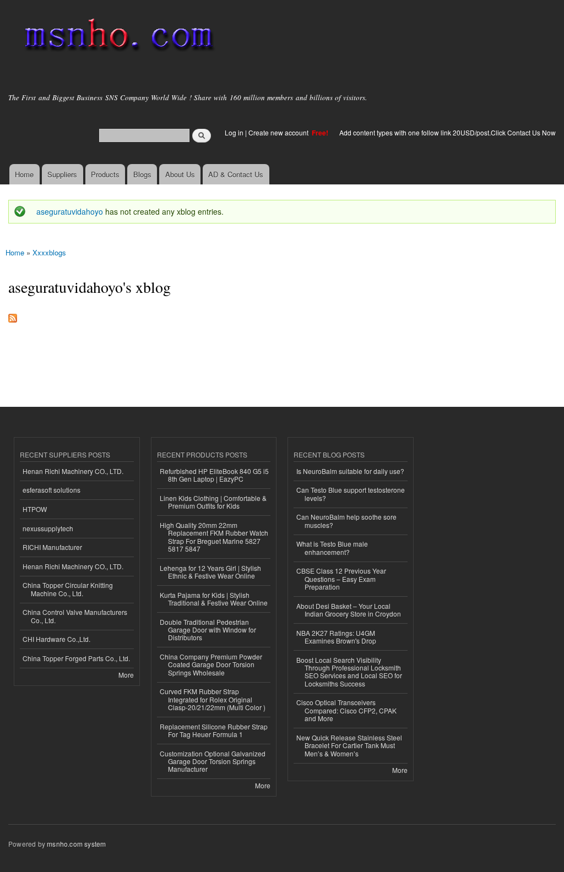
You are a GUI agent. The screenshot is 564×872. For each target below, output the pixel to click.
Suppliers (62, 174)
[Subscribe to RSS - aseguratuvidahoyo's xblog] (12, 315)
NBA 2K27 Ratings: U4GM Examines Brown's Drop (336, 636)
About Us (180, 174)
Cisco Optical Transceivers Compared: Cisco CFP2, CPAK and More (346, 710)
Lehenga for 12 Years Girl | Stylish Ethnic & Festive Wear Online (210, 571)
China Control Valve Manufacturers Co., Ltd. (75, 615)
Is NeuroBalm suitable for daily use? (350, 471)
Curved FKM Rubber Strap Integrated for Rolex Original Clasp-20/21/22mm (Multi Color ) (212, 699)
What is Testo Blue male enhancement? (332, 547)
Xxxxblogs (49, 252)
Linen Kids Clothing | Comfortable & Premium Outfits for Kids (213, 501)
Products (105, 174)
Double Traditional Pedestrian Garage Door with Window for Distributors (208, 629)
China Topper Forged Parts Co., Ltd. (76, 658)
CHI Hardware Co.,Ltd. (56, 639)
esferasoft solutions (51, 489)
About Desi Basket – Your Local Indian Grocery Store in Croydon (348, 609)
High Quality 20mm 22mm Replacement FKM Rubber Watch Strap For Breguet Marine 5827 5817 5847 (214, 536)
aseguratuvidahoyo (69, 211)
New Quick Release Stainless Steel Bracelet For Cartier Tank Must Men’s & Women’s (349, 745)
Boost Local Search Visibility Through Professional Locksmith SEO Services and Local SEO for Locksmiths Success (349, 671)
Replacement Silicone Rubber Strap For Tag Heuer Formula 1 (214, 730)
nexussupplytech (48, 528)
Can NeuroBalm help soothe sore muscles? (346, 520)
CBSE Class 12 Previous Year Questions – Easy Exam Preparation (341, 578)
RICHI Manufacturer (52, 547)
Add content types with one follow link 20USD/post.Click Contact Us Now (447, 132)
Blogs (142, 174)
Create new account (279, 132)
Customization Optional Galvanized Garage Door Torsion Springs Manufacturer (212, 761)
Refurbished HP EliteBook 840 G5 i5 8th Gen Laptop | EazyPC (214, 474)
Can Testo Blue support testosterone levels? (350, 493)
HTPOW (35, 509)
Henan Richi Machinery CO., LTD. (73, 471)
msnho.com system (76, 843)
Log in (234, 132)
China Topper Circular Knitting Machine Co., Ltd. (68, 588)
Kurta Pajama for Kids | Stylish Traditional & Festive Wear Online (214, 598)
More (126, 674)
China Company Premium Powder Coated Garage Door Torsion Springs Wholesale (211, 664)
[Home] (117, 37)
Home (24, 174)
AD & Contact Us (235, 174)
